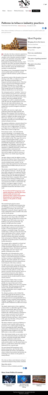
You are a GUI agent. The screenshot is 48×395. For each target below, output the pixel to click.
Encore (9, 10)
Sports (27, 10)
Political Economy (19, 10)
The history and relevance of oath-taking (24, 386)
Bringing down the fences (36, 42)
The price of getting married (37, 58)
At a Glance (36, 11)
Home (4, 10)
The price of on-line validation (34, 65)
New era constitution (35, 53)
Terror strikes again (34, 47)
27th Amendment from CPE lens (39, 385)
